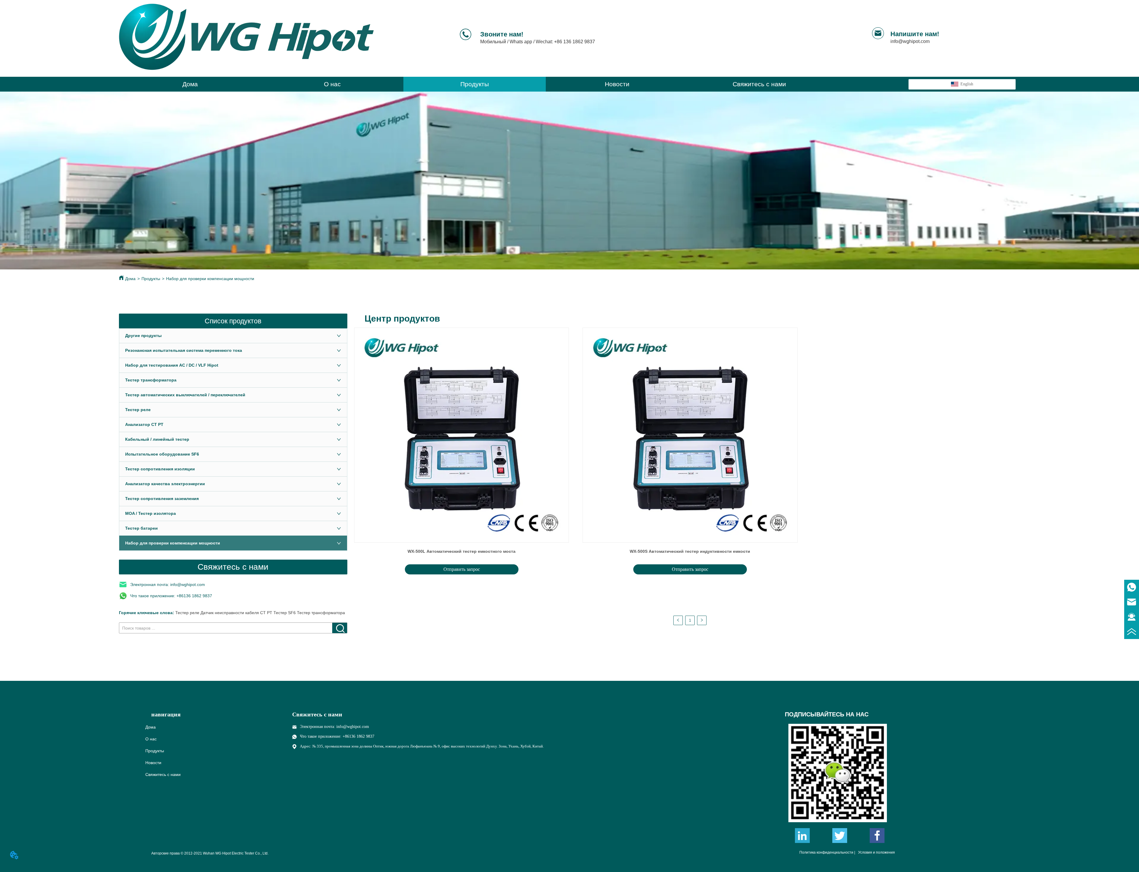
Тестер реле (187, 612)
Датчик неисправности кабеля (230, 612)
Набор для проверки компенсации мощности (210, 278)
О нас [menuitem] (332, 84)
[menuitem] (474, 84)
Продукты (150, 278)
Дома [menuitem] (190, 84)
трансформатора (328, 612)
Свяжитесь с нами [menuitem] (759, 84)
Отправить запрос (461, 569)
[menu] (475, 84)
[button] (474, 84)
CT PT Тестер (273, 612)
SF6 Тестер (299, 612)
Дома (130, 278)
